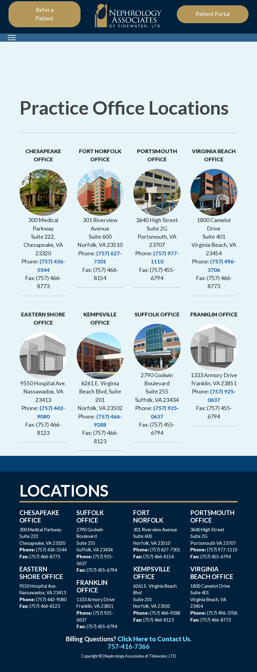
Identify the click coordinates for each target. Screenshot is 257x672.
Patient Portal (213, 14)
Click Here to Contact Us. (154, 639)
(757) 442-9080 (51, 599)
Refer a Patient (44, 14)
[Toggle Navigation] (12, 38)
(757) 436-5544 (51, 549)
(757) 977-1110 (222, 549)
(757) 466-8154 (158, 556)
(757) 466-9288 (165, 613)
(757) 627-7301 (165, 549)
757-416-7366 (128, 646)
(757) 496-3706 (222, 613)
